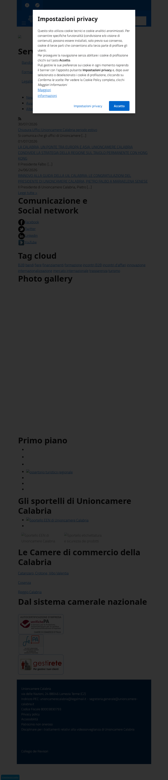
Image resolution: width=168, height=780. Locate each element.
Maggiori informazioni (47, 92)
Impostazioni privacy (88, 105)
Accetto (119, 105)
